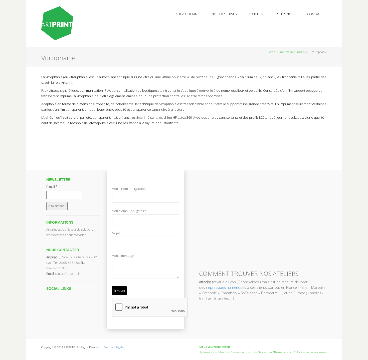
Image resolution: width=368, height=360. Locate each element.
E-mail (51, 187)
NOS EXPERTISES (224, 14)
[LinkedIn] (61, 136)
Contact (314, 14)
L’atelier (256, 14)
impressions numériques (226, 287)
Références (285, 14)
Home (271, 52)
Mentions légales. (114, 347)
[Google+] (55, 136)
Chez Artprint (187, 14)
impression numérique (293, 52)
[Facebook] (49, 136)
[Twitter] (43, 136)
